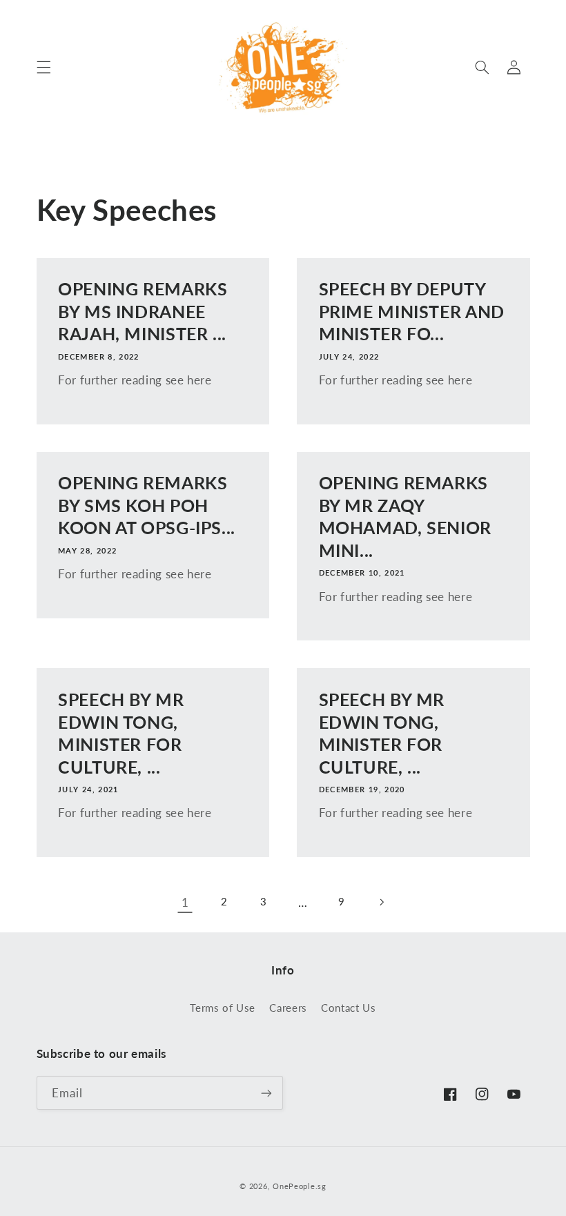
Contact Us (348, 1007)
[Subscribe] (266, 1093)
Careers (287, 1007)
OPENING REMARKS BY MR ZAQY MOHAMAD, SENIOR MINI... (405, 516)
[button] (43, 67)
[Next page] (381, 902)
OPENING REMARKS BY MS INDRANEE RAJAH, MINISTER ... (142, 311)
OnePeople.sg (299, 1186)
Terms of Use (222, 1007)
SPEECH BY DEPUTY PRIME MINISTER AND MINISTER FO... (412, 311)
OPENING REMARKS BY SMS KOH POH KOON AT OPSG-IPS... (146, 505)
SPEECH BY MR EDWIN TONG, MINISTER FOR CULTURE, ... (121, 733)
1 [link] (185, 902)
